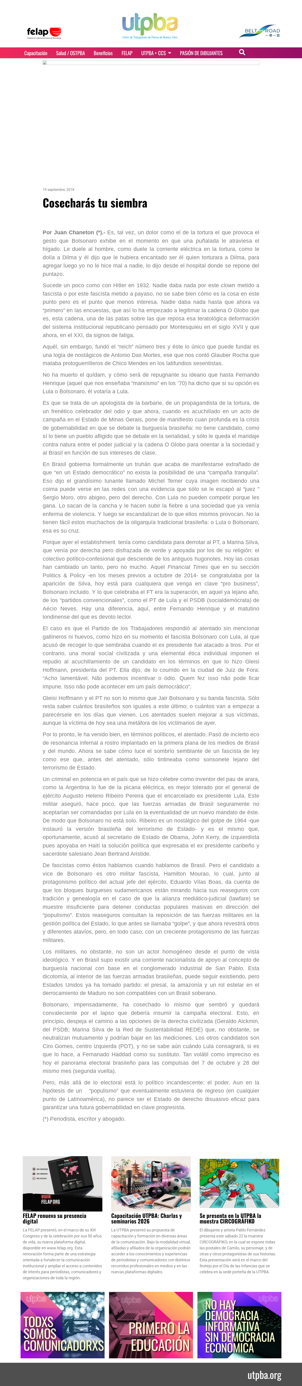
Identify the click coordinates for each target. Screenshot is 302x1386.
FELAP (127, 53)
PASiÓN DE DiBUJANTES (201, 53)
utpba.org (264, 1374)
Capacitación (35, 53)
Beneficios (103, 53)
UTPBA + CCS (153, 53)
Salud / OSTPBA (70, 53)
